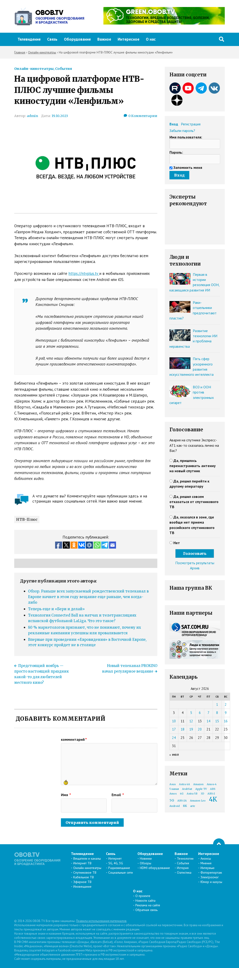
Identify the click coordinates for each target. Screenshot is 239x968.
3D (202, 793)
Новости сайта (145, 900)
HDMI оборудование (155, 868)
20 (200, 729)
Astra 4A (184, 784)
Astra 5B (192, 793)
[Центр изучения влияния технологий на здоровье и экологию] (164, 23)
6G (181, 793)
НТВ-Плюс (27, 519)
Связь (52, 39)
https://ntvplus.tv (83, 273)
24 (174, 737)
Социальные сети (120, 872)
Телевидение (29, 39)
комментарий (74, 739)
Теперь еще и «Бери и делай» (56, 609)
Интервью (207, 868)
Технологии (185, 858)
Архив (195, 568)
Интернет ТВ (82, 863)
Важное (104, 39)
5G (171, 800)
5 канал (174, 789)
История (183, 868)
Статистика (184, 872)
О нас (151, 39)
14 (208, 721)
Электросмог (209, 877)
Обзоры (145, 863)
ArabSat (187, 789)
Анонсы (205, 858)
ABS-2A (182, 800)
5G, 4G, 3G (115, 863)
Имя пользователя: (185, 137)
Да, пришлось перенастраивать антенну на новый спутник (192, 465)
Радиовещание (119, 868)
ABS (212, 789)
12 (191, 721)
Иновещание (82, 886)
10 (174, 721)
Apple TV (201, 789)
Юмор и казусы (211, 882)
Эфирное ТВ (82, 882)
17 (174, 729)
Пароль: (176, 152)
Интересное (128, 39)
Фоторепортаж (211, 872)
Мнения (205, 863)
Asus (172, 784)
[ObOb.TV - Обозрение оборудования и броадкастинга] (49, 16)
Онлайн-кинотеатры (34, 69)
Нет (176, 542)
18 (182, 729)
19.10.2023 (60, 116)
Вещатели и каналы (87, 858)
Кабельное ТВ (83, 877)
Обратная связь (146, 910)
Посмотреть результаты (194, 562)
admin (32, 116)
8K (185, 806)
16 (226, 721)
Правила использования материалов (101, 921)
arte (192, 806)
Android (174, 806)
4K (213, 799)
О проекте (142, 896)
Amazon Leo (198, 800)
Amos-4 (212, 784)
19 (191, 729)
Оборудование (77, 39)
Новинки (146, 858)
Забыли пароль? (182, 130)
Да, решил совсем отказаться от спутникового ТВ (193, 501)
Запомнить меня (187, 167)
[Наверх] (219, 844)
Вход (173, 124)
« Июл (174, 754)
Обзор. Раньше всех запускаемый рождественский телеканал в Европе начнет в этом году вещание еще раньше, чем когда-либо (88, 597)
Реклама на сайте (147, 905)
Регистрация (190, 124)
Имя (66, 795)
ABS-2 (211, 793)
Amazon (198, 784)
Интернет (115, 858)
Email (118, 795)
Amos (173, 793)
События (63, 69)
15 (217, 721)
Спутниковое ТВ (84, 872)
